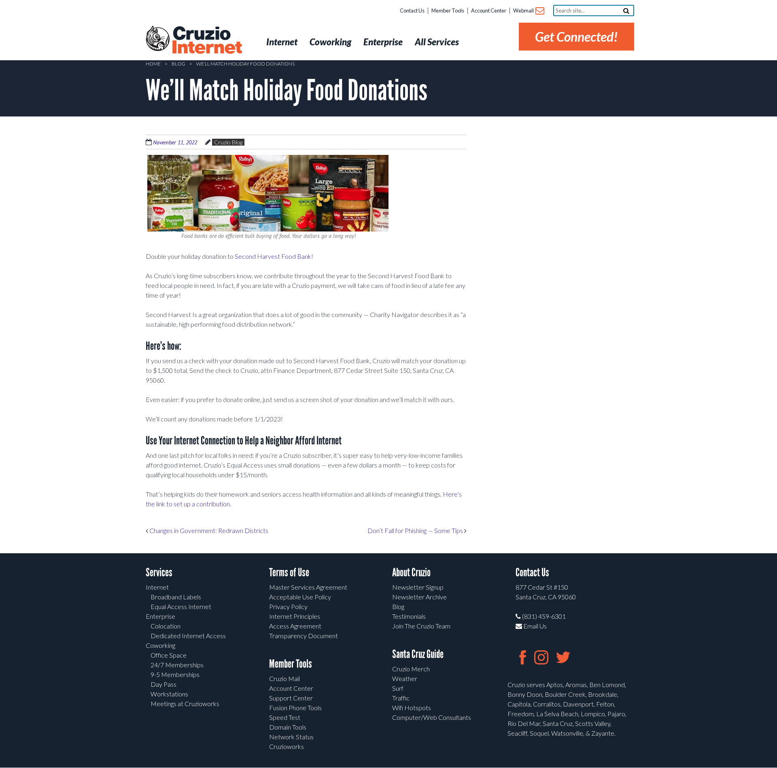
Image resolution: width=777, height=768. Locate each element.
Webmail (524, 10)
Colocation (165, 626)
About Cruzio (411, 572)
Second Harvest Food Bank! (274, 256)
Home (153, 64)
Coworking (160, 645)
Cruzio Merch (411, 669)
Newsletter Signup (418, 587)
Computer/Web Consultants (431, 717)
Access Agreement (295, 626)
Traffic (401, 698)
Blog (178, 64)
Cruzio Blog (228, 142)
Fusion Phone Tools (295, 707)
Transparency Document (303, 635)
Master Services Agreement (308, 587)
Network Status (291, 736)
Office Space (169, 655)
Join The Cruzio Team (421, 626)
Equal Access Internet (181, 606)
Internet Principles (294, 616)
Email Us (534, 626)
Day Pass (163, 684)
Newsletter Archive (419, 597)
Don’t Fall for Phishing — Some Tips (415, 530)
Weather (404, 678)
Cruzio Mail (284, 678)
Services (159, 572)
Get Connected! (576, 36)
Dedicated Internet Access (188, 635)
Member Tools (447, 10)
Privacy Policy (288, 606)
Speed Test (284, 717)
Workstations (169, 694)
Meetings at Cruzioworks (185, 703)
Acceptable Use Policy (300, 597)
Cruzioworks (286, 746)
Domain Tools (287, 727)
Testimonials (409, 616)
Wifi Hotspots (411, 707)
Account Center (488, 10)
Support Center (291, 698)
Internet (157, 587)
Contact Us (412, 10)
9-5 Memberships (175, 674)
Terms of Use (289, 572)
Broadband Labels (176, 597)
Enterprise (160, 616)
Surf (397, 688)
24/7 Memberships (177, 665)
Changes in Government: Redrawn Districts (208, 530)
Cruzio (206, 40)
